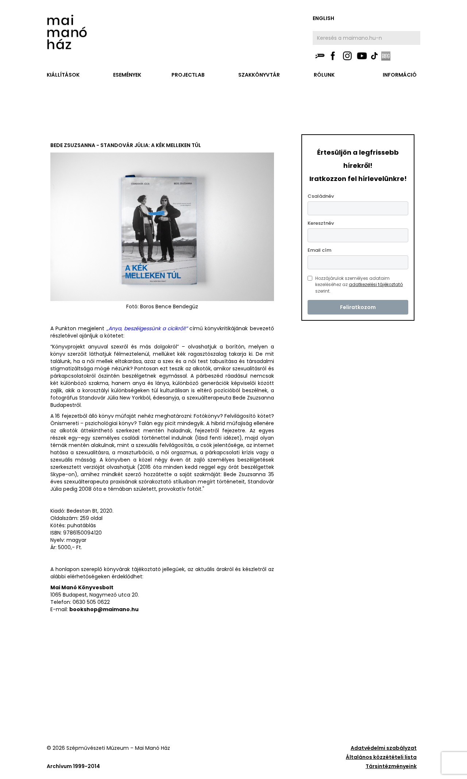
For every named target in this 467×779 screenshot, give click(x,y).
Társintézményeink (391, 766)
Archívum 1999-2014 (73, 766)
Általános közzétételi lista (381, 757)
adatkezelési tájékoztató (376, 284)
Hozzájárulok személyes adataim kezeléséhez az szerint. (359, 284)
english (323, 18)
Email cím (319, 250)
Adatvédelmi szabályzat (384, 748)
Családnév (321, 196)
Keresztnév (321, 223)
